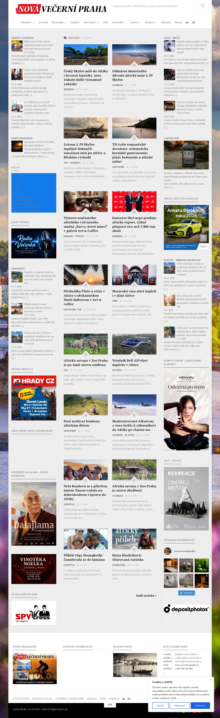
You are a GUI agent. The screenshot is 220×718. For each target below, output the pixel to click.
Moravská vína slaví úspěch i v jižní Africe (134, 293)
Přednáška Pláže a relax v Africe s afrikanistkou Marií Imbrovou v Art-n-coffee (84, 297)
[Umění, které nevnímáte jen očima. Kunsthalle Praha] (186, 565)
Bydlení (75, 22)
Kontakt (114, 698)
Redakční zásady (42, 698)
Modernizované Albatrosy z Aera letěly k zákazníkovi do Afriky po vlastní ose (134, 425)
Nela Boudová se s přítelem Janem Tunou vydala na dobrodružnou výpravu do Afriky (85, 492)
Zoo (66, 370)
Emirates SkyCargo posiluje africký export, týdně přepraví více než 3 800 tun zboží (134, 224)
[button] (186, 499)
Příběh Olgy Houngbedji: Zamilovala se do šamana (84, 557)
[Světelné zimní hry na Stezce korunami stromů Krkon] (202, 581)
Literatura (118, 565)
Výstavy (79, 236)
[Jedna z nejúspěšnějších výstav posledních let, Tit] (171, 565)
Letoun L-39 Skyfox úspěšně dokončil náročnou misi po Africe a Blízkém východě (84, 150)
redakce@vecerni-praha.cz (188, 657)
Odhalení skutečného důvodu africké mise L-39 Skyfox (132, 75)
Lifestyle (165, 22)
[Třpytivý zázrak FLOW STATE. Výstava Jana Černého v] (202, 565)
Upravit (160, 705)
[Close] (211, 679)
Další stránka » (146, 595)
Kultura (149, 22)
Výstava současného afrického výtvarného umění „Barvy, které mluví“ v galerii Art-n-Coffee (86, 224)
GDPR (173, 698)
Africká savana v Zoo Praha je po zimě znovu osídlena (86, 362)
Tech (105, 22)
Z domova (26, 22)
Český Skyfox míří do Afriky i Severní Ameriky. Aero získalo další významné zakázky (86, 77)
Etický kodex (21, 698)
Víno (115, 300)
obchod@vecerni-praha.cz (188, 661)
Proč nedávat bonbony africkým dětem (82, 423)
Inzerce (92, 698)
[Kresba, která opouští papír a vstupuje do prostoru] (171, 581)
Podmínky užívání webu (70, 698)
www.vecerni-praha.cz (187, 664)
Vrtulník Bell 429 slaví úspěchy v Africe (130, 362)
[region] (181, 694)
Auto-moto (89, 22)
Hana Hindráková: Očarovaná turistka (128, 557)
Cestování (117, 22)
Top (66, 162)
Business (69, 89)
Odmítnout (179, 705)
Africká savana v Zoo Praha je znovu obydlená (134, 488)
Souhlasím (200, 705)
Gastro (134, 22)
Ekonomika (57, 22)
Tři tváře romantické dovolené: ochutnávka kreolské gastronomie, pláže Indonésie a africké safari (132, 153)
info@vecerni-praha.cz (186, 654)
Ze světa (43, 22)
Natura (178, 22)
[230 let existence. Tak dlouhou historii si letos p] (186, 581)
